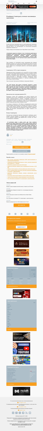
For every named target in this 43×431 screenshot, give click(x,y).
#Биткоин (16, 140)
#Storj (12, 140)
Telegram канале (31, 154)
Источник (9, 144)
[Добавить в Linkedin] (21, 13)
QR (30, 424)
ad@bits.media (22, 410)
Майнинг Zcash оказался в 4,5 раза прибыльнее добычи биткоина (21, 168)
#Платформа (8, 139)
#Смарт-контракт (27, 140)
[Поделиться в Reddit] (26, 13)
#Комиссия (21, 140)
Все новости (21, 205)
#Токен (16, 139)
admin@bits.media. (21, 422)
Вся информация (11, 384)
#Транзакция (29, 139)
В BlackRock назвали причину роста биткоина (17, 164)
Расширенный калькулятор (13, 286)
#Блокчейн (8, 140)
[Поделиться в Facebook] (13, 13)
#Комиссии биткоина (22, 139)
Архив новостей (21, 426)
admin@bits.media (22, 402)
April (11, 135)
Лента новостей (11, 182)
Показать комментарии (21, 147)
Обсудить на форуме (21, 151)
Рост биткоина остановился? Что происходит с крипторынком (21, 178)
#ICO (13, 139)
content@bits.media (22, 406)
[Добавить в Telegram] (18, 13)
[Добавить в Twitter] (16, 13)
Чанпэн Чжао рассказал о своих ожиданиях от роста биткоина (21, 177)
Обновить (9, 329)
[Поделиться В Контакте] (24, 13)
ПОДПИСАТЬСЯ (21, 227)
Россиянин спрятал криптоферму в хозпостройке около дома (21, 175)
